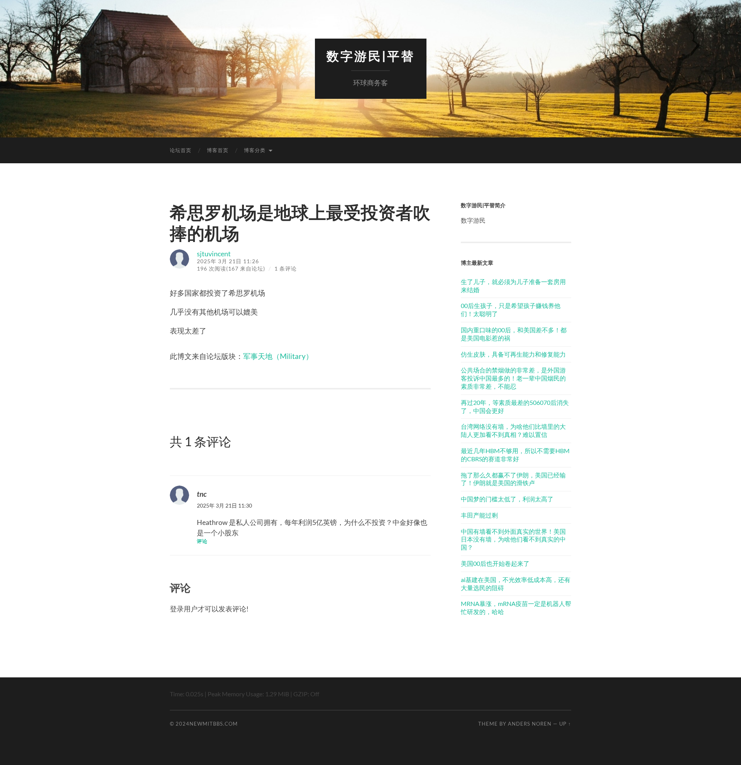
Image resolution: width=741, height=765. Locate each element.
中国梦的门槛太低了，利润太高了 (507, 499)
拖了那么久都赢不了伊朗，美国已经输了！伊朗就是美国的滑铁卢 (513, 479)
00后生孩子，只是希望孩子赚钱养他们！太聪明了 (510, 309)
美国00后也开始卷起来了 (495, 563)
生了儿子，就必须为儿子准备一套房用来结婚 (513, 285)
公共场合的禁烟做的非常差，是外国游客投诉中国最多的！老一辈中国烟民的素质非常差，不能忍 (513, 378)
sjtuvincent (214, 253)
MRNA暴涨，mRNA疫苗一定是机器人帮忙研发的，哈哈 (516, 607)
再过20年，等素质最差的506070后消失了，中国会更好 (515, 406)
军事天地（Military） (278, 356)
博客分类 (255, 150)
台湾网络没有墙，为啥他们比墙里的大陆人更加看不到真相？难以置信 (513, 430)
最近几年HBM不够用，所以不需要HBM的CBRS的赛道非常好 (515, 454)
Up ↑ (565, 724)
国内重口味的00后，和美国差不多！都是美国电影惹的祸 (514, 334)
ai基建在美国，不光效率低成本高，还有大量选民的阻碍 (515, 583)
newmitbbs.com (213, 724)
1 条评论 (285, 268)
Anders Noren (530, 724)
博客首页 (217, 150)
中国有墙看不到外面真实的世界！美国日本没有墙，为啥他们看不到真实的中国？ (513, 539)
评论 (202, 541)
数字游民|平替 (371, 56)
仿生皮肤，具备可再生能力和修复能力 (513, 354)
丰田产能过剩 (479, 515)
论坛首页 (180, 150)
